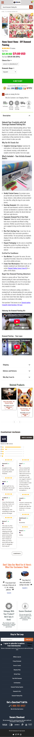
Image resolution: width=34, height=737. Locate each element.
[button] (8, 48)
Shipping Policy (17, 670)
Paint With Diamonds (17, 678)
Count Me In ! (29, 639)
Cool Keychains (17, 683)
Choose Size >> (7, 60)
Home (3, 11)
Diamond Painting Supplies (17, 687)
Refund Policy (17, 674)
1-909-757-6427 (17, 705)
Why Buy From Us (8, 377)
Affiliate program (17, 657)
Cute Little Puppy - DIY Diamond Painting (25, 409)
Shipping (6, 364)
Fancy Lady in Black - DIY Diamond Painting (8, 402)
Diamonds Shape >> (8, 68)
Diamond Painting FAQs (17, 695)
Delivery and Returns (10, 371)
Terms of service (17, 665)
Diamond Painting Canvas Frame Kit (17, 268)
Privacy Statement (17, 661)
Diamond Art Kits (17, 691)
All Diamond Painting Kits (11, 11)
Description (6, 115)
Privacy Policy (29, 644)
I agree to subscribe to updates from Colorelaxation (18, 644)
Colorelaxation (15, 730)
